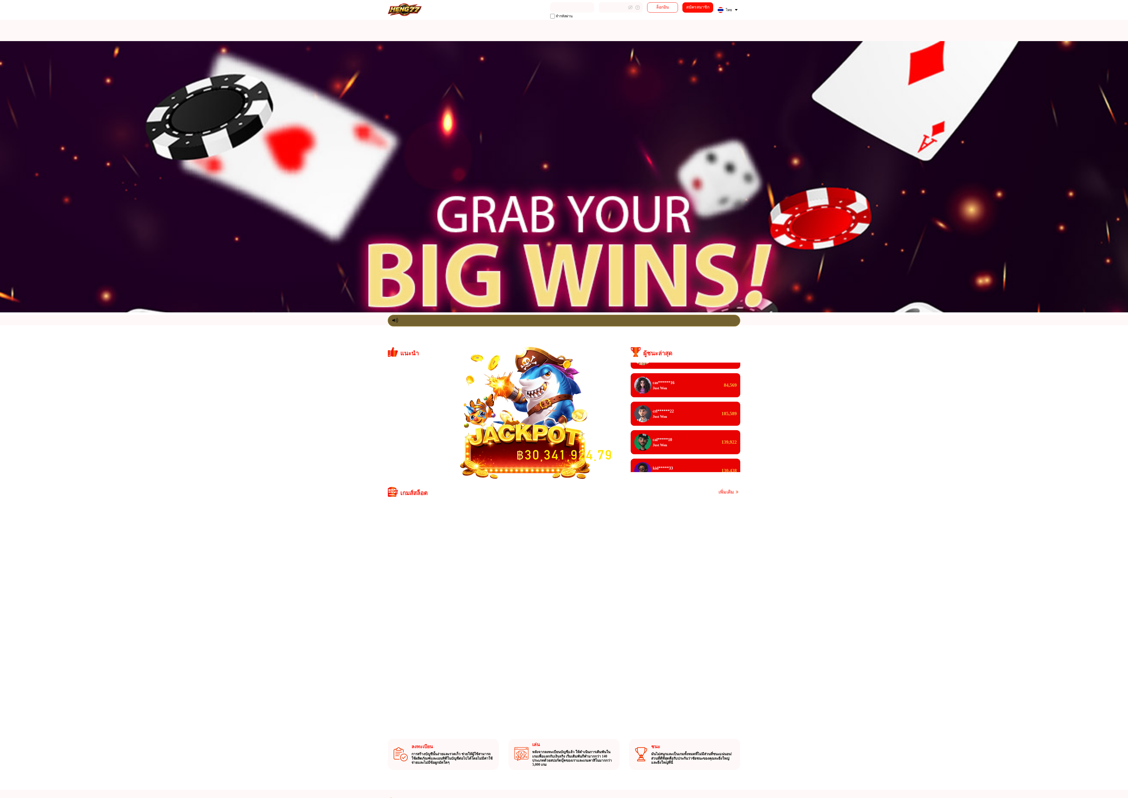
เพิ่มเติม (726, 491)
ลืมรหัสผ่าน (637, 7)
